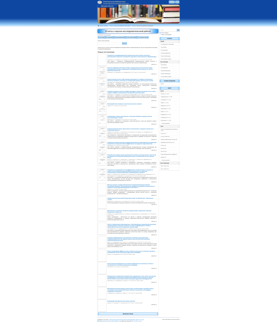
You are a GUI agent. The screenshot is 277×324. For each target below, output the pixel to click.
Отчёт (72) (163, 133)
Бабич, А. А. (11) (164, 111)
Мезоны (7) (163, 157)
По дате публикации (131, 37)
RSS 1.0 (133, 321)
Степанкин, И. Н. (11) (166, 117)
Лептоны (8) (164, 151)
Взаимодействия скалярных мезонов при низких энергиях (124, 104)
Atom (140, 321)
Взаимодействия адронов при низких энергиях (121, 301)
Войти (162, 83)
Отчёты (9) (163, 145)
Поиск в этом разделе (166, 34)
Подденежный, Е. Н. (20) (166, 96)
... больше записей (165, 123)
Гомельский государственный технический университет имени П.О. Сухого (126, 319)
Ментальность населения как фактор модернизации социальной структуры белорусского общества (129, 211)
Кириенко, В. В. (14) (165, 105)
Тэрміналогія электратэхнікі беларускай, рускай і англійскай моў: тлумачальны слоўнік (130, 198)
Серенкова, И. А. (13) (166, 108)
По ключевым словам (142, 37)
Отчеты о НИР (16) (165, 136)
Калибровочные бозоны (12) (167, 142)
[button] (172, 2)
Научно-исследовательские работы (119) (169, 130)
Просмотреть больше (128, 313)
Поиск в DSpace (164, 32)
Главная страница (103, 25)
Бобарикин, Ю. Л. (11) (166, 114)
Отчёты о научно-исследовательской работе (120, 25)
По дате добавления (119, 37)
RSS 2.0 (137, 321)
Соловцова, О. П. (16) (166, 99)
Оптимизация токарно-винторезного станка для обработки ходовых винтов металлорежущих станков (129, 117)
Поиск (124, 43)
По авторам (101, 37)
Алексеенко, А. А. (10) (166, 120)
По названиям (109, 37)
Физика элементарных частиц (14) (169, 139)
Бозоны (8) (163, 148)
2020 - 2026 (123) (165, 166)
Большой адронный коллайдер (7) (169, 154)
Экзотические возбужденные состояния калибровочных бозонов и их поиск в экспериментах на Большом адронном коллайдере (130, 264)
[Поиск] (178, 30)
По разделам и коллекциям (167, 44)
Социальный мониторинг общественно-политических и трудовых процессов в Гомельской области (130, 129)
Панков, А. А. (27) (165, 93)
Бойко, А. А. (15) (164, 102)
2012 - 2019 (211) (165, 169)
